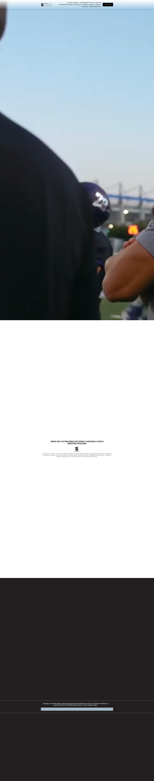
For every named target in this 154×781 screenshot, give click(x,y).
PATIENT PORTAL (108, 4)
